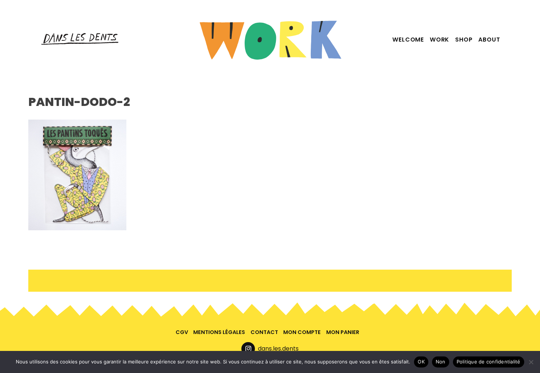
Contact (264, 332)
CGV (182, 332)
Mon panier (342, 332)
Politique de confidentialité (489, 362)
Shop (463, 39)
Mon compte (302, 332)
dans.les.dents (278, 348)
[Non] (530, 362)
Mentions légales (219, 332)
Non (441, 362)
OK (421, 362)
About (489, 39)
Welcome (408, 39)
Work (439, 39)
